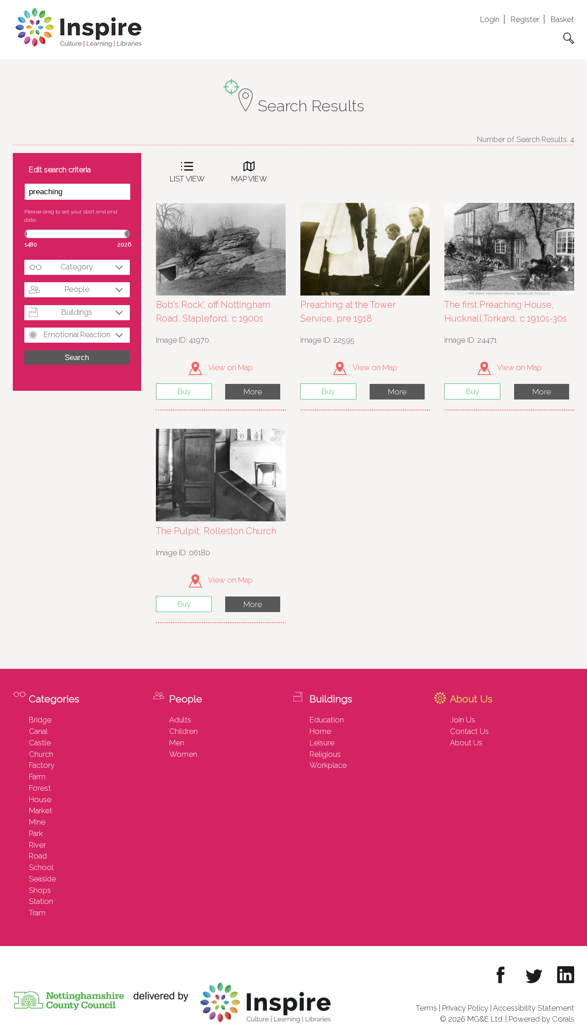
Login (489, 19)
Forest (40, 788)
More (253, 391)
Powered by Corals (541, 1018)
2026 (124, 244)
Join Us (462, 719)
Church (41, 754)
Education (327, 719)
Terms (426, 1007)
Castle (40, 742)
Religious (325, 754)
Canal (38, 731)
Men (176, 742)
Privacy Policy (465, 1007)
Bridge (40, 719)
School (41, 867)
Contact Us (469, 731)
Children (183, 731)
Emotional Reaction (77, 334)
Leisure (322, 742)
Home (320, 731)
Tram (37, 912)
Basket (562, 19)
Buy (184, 391)
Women (183, 754)
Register (525, 19)
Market (40, 810)
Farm (37, 776)
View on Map (230, 367)
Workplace (328, 765)
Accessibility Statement (533, 1007)
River (37, 844)
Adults (180, 719)
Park (36, 833)
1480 (31, 244)
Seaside (42, 878)
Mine (37, 821)
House (40, 799)
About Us (466, 742)
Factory (42, 765)
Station (41, 901)
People (77, 289)
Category (77, 266)
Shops (40, 890)
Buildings (76, 312)
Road (38, 855)
